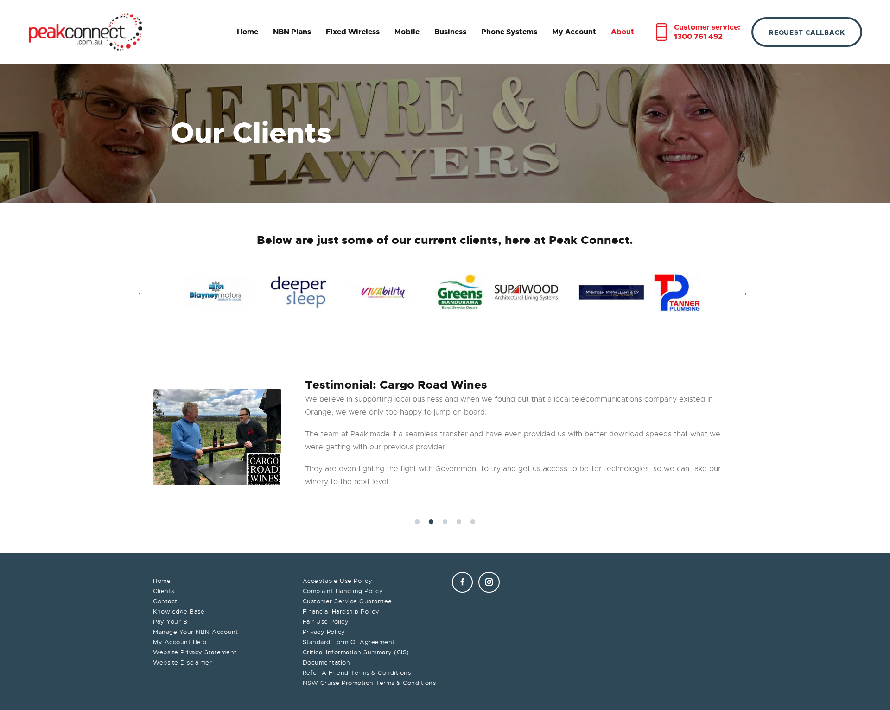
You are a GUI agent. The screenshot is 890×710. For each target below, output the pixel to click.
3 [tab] (447, 523)
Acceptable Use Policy (338, 581)
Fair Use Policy (326, 622)
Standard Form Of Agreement (349, 642)
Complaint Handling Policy (343, 591)
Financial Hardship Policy (341, 611)
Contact (165, 601)
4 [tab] (461, 523)
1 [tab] (419, 523)
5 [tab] (475, 523)
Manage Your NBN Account (195, 632)
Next (744, 292)
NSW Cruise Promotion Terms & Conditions (369, 683)
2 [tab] (433, 523)
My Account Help (180, 642)
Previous (141, 292)
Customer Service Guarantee (347, 601)
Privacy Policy (324, 632)
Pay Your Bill (172, 622)
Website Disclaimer (182, 662)
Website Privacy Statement (195, 652)
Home (162, 581)
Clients (163, 591)
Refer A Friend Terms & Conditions (357, 673)
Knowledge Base (178, 611)
